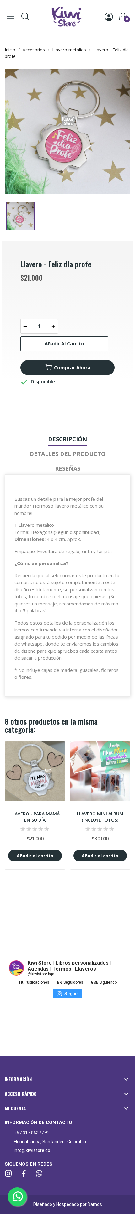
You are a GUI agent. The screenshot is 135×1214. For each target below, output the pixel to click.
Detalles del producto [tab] (67, 454)
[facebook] (24, 1174)
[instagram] (8, 1174)
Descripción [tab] (67, 439)
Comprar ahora (72, 367)
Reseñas (67, 468)
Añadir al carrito (64, 343)
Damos (95, 1204)
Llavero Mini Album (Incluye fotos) (100, 817)
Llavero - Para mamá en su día (35, 817)
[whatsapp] (39, 1174)
